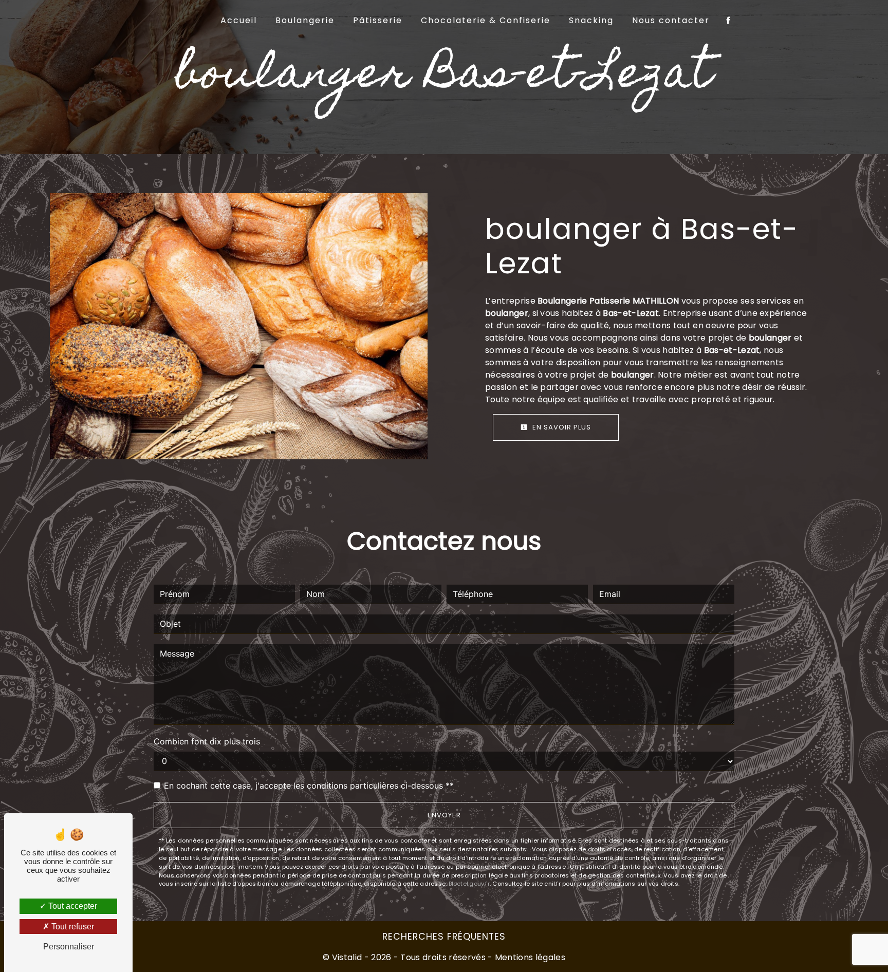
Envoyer (444, 815)
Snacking (591, 20)
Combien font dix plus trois (207, 741)
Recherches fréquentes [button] (444, 936)
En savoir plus (560, 427)
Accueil (238, 20)
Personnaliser (68, 946)
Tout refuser (71, 926)
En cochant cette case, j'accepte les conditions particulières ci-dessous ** (309, 785)
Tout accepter (71, 906)
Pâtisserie (377, 20)
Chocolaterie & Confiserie (485, 20)
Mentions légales (529, 957)
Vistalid (347, 957)
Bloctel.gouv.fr (469, 884)
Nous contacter (671, 20)
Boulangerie (305, 20)
